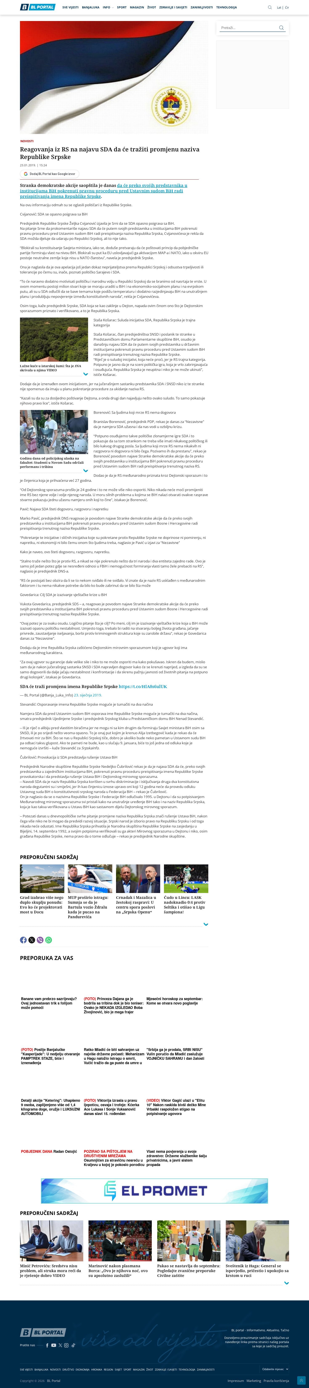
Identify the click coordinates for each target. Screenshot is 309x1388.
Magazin (137, 7)
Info (106, 7)
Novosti (27, 141)
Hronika (96, 1369)
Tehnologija (226, 7)
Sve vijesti (70, 7)
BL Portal (53, 1381)
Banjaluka (90, 7)
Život (151, 7)
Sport (122, 7)
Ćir (287, 7)
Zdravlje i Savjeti (173, 7)
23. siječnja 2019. (88, 695)
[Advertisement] (263, 74)
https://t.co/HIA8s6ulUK (143, 686)
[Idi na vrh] (301, 1380)
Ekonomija (83, 1369)
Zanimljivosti (202, 7)
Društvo (68, 1369)
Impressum (236, 1381)
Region (108, 1369)
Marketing (254, 1381)
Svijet (118, 1369)
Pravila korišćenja (276, 1381)
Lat (279, 7)
